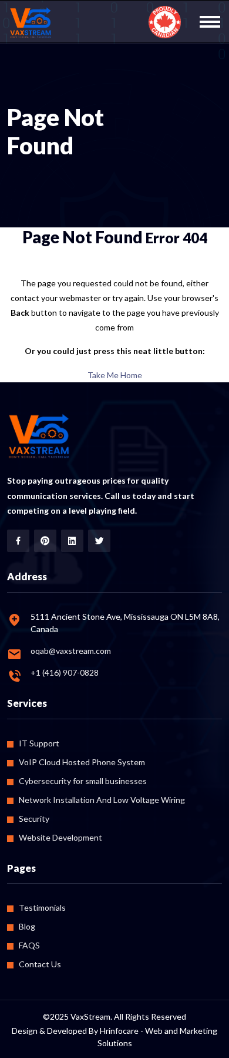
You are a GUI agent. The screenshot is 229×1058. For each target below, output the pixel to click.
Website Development (60, 837)
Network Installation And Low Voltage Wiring (102, 800)
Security (34, 819)
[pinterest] (45, 541)
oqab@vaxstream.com (71, 651)
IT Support (39, 743)
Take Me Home (114, 375)
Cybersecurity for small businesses (83, 781)
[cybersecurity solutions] (31, 23)
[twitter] (99, 541)
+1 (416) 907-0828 (65, 672)
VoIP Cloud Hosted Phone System (82, 762)
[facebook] (18, 541)
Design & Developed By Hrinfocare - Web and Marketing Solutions (114, 1037)
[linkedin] (72, 541)
